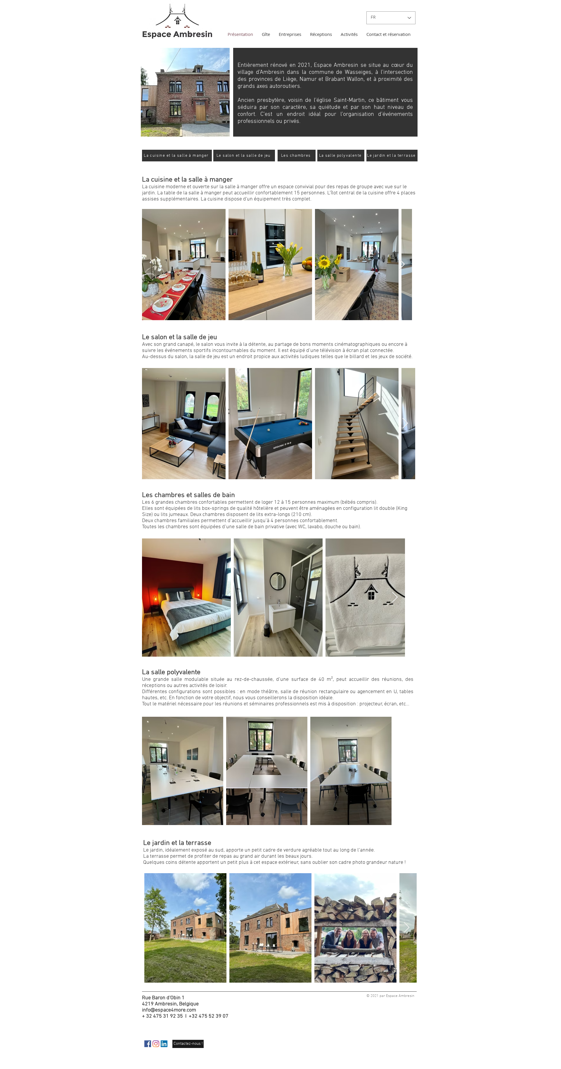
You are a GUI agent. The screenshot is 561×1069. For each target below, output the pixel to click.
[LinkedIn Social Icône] (164, 1043)
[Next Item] (402, 264)
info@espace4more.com (169, 1010)
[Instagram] (156, 1043)
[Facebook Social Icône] (147, 1043)
